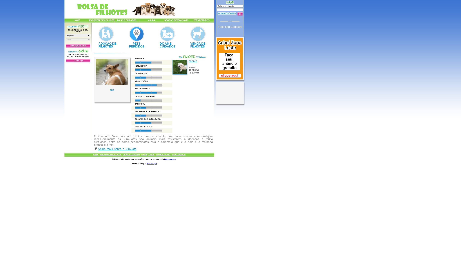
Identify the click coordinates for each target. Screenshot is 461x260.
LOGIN (144, 154)
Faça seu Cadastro (230, 26)
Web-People (152, 164)
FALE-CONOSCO (178, 154)
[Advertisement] (78, 100)
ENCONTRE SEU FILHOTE (101, 20)
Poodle (193, 61)
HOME (77, 20)
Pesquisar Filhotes (78, 45)
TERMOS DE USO (163, 154)
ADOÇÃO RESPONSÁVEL (176, 20)
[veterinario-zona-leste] (230, 80)
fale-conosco (170, 159)
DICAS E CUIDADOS (126, 20)
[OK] (240, 14)
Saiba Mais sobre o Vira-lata (117, 149)
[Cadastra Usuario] (78, 61)
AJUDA (151, 20)
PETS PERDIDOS (201, 20)
